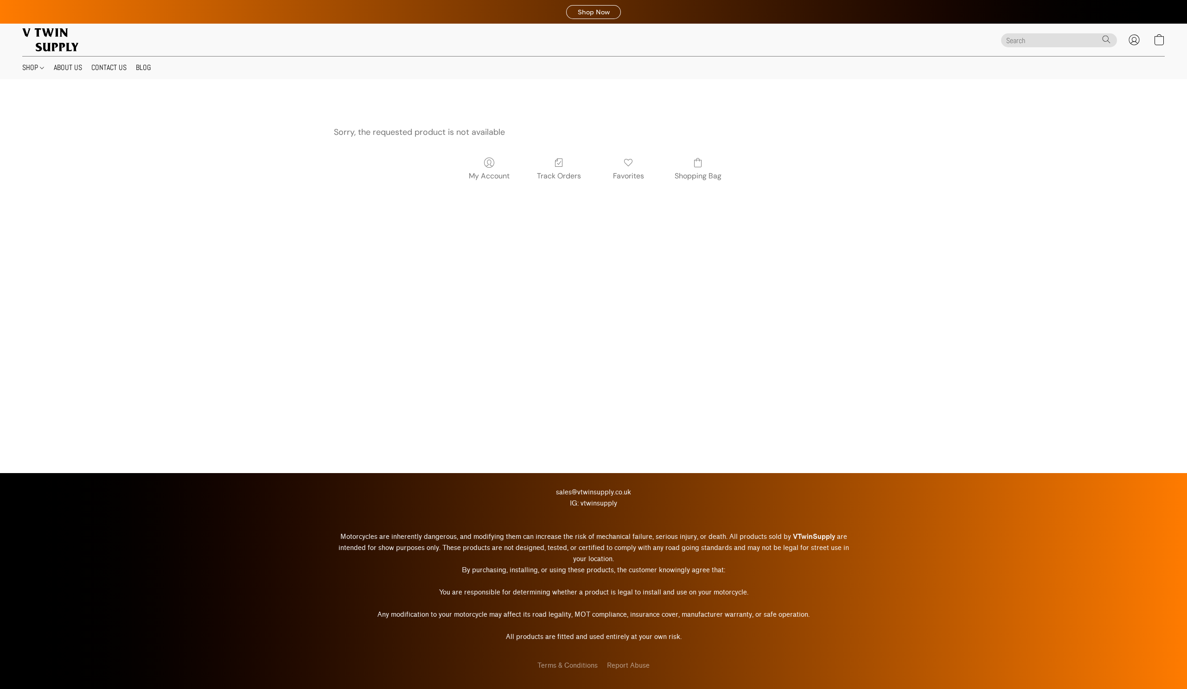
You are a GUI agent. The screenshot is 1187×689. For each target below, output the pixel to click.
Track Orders (559, 176)
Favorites (628, 176)
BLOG (143, 67)
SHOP (31, 67)
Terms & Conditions (567, 666)
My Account (489, 176)
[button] (593, 12)
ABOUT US (68, 67)
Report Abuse (628, 666)
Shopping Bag (698, 176)
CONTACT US (109, 67)
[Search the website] (1106, 39)
